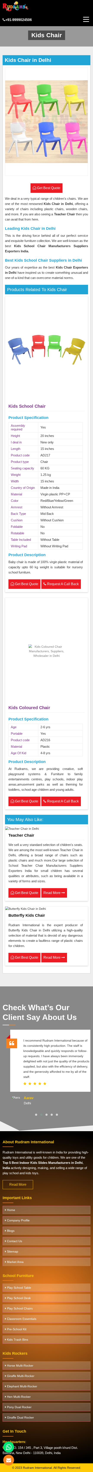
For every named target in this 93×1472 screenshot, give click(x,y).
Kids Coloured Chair (29, 707)
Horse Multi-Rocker (19, 1365)
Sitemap (12, 1251)
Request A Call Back (62, 584)
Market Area (15, 1262)
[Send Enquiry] (8, 1460)
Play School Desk (18, 1298)
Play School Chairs (19, 1308)
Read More (52, 893)
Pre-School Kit (16, 1329)
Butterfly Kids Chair (26, 915)
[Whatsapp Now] (8, 1447)
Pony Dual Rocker (19, 1407)
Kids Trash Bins (17, 1339)
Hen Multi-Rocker (18, 1396)
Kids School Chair (27, 406)
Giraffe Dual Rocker (20, 1417)
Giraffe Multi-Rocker (20, 1376)
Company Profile (18, 1220)
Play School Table (18, 1287)
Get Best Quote (26, 584)
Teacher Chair (21, 835)
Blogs (10, 1230)
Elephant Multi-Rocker (21, 1386)
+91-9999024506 (18, 20)
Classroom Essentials (21, 1319)
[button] (36, 1115)
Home (10, 1210)
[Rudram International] (15, 6)
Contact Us (14, 1241)
